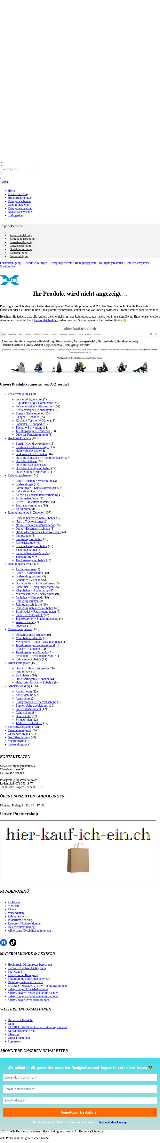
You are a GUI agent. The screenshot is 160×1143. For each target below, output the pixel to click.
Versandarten (16, 913)
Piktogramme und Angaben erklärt (29, 978)
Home (11, 190)
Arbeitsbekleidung (21, 235)
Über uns (13, 1034)
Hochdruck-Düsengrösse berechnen (30, 964)
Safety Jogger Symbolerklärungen (29, 999)
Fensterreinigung (18, 194)
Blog (11, 1023)
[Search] (1, 173)
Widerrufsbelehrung (20, 920)
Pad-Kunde (15, 971)
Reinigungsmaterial (20, 208)
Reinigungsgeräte (18, 204)
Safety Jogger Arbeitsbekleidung (28, 989)
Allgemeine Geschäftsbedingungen (29, 930)
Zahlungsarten (16, 916)
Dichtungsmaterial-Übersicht (25, 982)
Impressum (14, 1041)
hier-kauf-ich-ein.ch (46, 320)
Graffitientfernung (21, 249)
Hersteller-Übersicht (20, 1020)
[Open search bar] (2, 165)
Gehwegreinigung (21, 245)
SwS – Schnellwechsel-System (27, 968)
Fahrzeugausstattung (22, 238)
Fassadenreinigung (21, 242)
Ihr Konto (14, 902)
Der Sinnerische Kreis (21, 1030)
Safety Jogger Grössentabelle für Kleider (33, 992)
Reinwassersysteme (20, 211)
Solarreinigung (19, 252)
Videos (12, 909)
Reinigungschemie (19, 201)
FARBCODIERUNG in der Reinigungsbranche (37, 985)
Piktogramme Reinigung (23, 975)
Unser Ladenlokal (19, 1037)
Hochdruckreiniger (19, 197)
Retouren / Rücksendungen (24, 923)
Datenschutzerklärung (21, 927)
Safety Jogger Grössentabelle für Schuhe (33, 996)
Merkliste (13, 905)
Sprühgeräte (15, 215)
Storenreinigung (19, 256)
